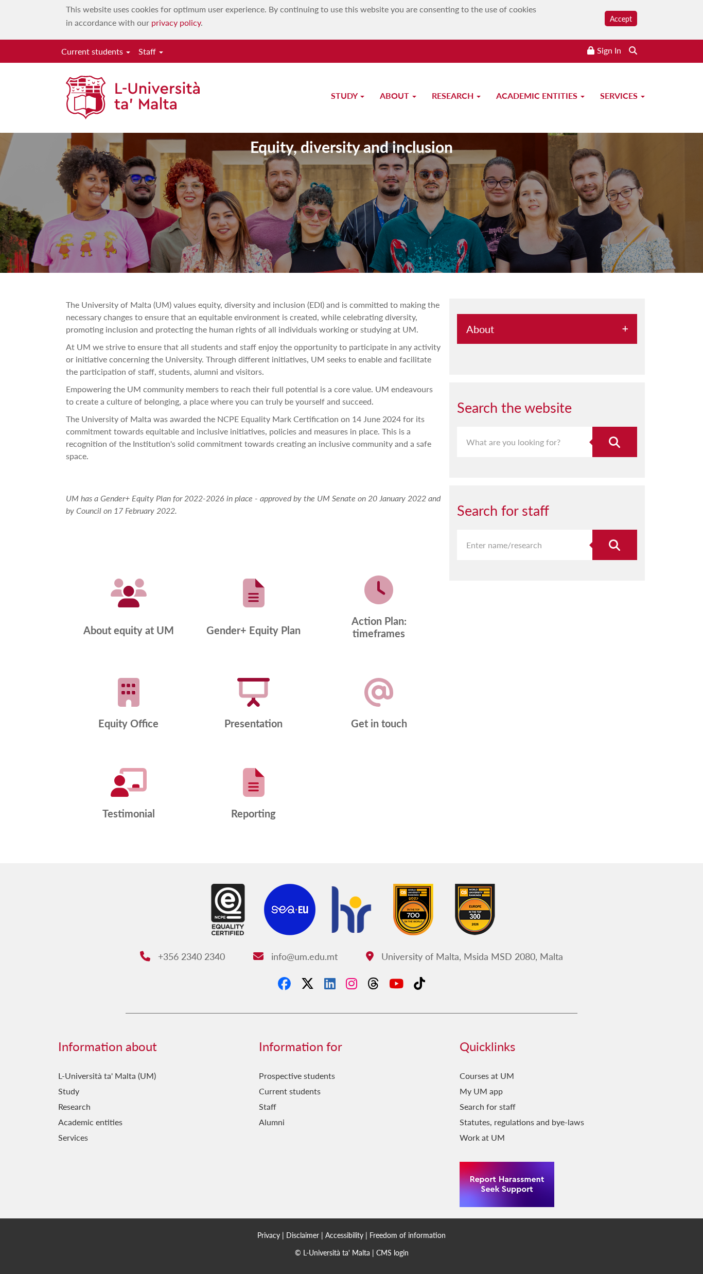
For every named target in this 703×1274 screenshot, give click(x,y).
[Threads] (373, 983)
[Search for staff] (615, 545)
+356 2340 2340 (190, 956)
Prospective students (297, 1075)
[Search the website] (633, 50)
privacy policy (176, 22)
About (395, 95)
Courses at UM (487, 1075)
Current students (93, 51)
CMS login (392, 1252)
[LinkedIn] (330, 983)
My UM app (481, 1091)
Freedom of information (408, 1235)
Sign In (609, 50)
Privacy (268, 1235)
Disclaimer (302, 1235)
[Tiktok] (419, 983)
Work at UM (482, 1137)
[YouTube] (396, 983)
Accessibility (344, 1235)
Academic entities (537, 95)
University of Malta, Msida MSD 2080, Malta (470, 956)
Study (345, 95)
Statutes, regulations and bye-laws (522, 1122)
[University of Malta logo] (133, 98)
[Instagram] (351, 983)
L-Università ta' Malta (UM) (107, 1075)
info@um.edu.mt (303, 956)
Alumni (272, 1122)
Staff (148, 51)
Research (454, 95)
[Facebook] (284, 983)
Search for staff (488, 1106)
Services (620, 95)
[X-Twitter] (307, 983)
